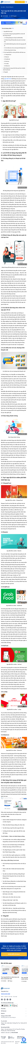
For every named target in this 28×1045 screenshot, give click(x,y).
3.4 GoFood (6, 61)
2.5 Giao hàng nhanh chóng (10, 50)
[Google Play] (14, 1005)
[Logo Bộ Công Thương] (23, 1042)
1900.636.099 (5, 994)
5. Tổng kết (5, 72)
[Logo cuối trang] (5, 988)
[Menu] (26, 2)
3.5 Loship (6, 63)
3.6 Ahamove (7, 65)
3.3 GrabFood (7, 59)
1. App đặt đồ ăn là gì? (7, 31)
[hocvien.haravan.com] (7, 2)
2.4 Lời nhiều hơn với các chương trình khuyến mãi (15, 47)
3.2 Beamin (6, 56)
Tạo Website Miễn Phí (19, 1)
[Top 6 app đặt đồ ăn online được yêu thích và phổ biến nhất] (10, 970)
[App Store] (5, 1005)
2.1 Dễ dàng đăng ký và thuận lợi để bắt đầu (13, 37)
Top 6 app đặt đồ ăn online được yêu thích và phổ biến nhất (10, 977)
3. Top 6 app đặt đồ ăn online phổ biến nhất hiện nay (14, 52)
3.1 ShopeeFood (7, 54)
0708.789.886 (14, 1032)
